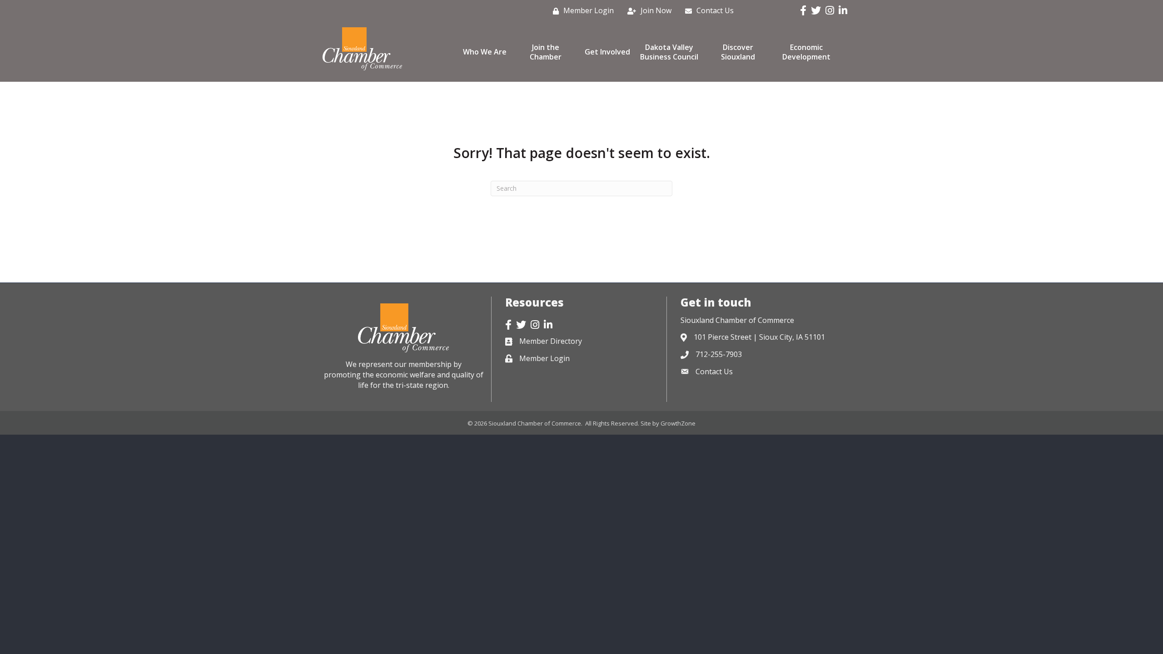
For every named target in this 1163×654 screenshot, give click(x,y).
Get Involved (607, 52)
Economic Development (806, 52)
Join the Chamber (546, 52)
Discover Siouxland (738, 52)
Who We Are (485, 52)
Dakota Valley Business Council (669, 52)
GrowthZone (678, 423)
